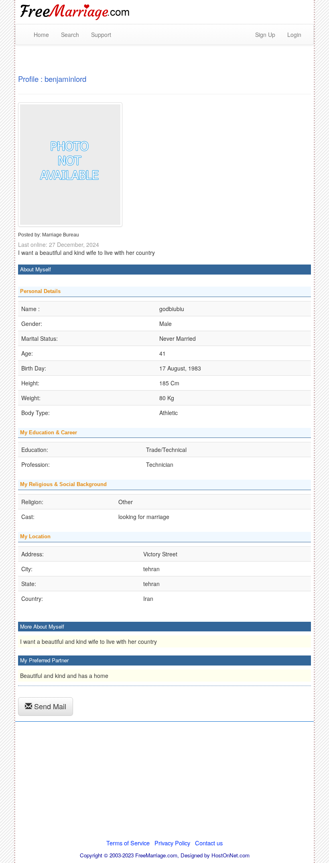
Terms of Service (128, 843)
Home (41, 35)
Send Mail (49, 706)
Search (70, 35)
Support (101, 35)
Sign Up (265, 35)
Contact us (209, 843)
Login (294, 35)
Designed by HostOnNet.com (215, 855)
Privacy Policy (172, 843)
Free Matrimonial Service (75, 12)
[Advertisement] (164, 783)
